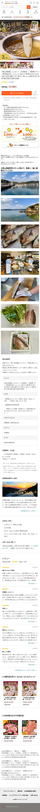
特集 (28, 12)
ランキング (12, 12)
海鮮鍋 (23, 751)
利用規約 (4, 795)
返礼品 (4, 12)
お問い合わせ (34, 795)
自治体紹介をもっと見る (28, 511)
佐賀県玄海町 (8, 17)
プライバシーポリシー (9, 791)
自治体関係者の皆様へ (30, 791)
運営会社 (20, 791)
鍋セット (17, 751)
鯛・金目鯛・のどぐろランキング (9, 773)
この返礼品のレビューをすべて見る (24, 670)
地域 (20, 12)
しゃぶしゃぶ (25, 760)
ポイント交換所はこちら (21, 145)
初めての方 (36, 12)
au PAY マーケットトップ (20, 799)
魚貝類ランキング (27, 770)
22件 (12, 82)
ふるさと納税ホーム (6, 751)
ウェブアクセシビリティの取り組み (18, 795)
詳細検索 (35, 7)
